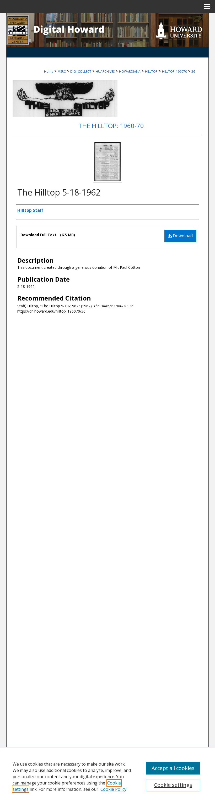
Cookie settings (173, 784)
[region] (107, 776)
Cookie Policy (113, 789)
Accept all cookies (173, 768)
